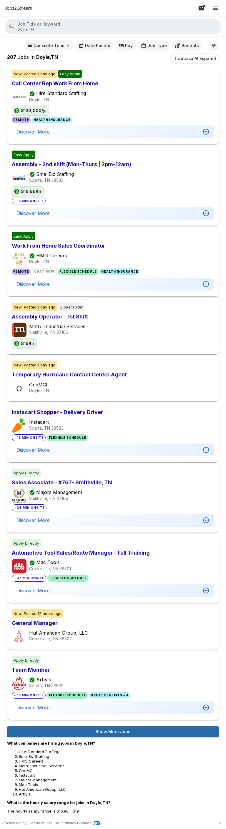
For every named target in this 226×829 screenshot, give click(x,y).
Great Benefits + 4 (110, 695)
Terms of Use (41, 823)
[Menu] (215, 8)
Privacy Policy (14, 823)
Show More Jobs (113, 731)
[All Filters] (213, 45)
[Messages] (201, 8)
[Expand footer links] (220, 823)
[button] (113, 26)
